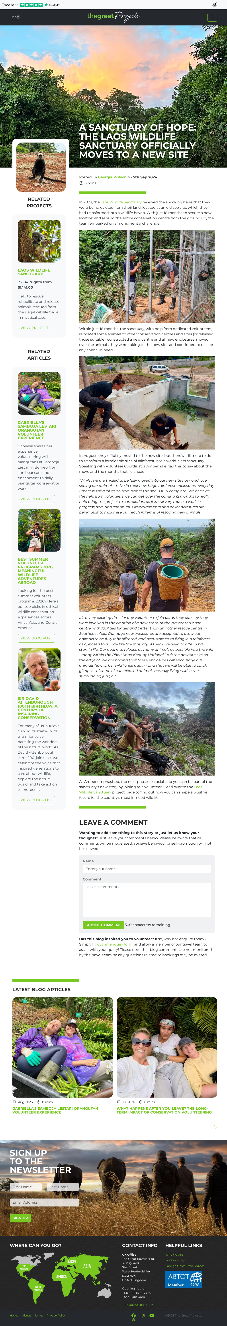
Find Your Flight (176, 1260)
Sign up (20, 1218)
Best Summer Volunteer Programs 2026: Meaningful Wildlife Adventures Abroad (36, 571)
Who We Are (174, 1254)
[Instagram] (142, 1315)
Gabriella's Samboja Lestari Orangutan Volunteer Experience (37, 430)
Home (14, 1315)
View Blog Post (36, 499)
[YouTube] (152, 1315)
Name (88, 861)
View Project (34, 328)
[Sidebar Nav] (212, 17)
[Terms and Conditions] (183, 1279)
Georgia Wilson (112, 177)
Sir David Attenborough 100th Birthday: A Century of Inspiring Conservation (37, 708)
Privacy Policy (56, 1315)
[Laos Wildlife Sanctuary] (39, 242)
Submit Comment (103, 925)
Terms (39, 1315)
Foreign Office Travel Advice (185, 1266)
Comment (92, 879)
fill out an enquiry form (112, 944)
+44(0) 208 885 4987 (139, 1305)
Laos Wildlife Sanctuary (34, 272)
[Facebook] (133, 1315)
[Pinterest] (133, 1320)
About (26, 1315)
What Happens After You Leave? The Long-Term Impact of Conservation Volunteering (164, 1110)
